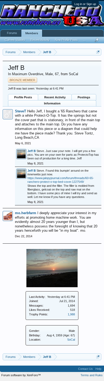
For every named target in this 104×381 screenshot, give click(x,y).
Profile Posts (23, 97)
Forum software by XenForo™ (21, 375)
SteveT (20, 111)
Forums (12, 33)
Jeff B (31, 151)
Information (52, 103)
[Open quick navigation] (98, 52)
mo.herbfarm (25, 213)
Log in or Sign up (85, 4)
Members (31, 33)
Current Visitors (15, 39)
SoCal (71, 339)
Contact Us (85, 368)
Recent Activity (55, 97)
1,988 (71, 314)
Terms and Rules (92, 375)
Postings (84, 97)
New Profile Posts (66, 39)
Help (98, 368)
